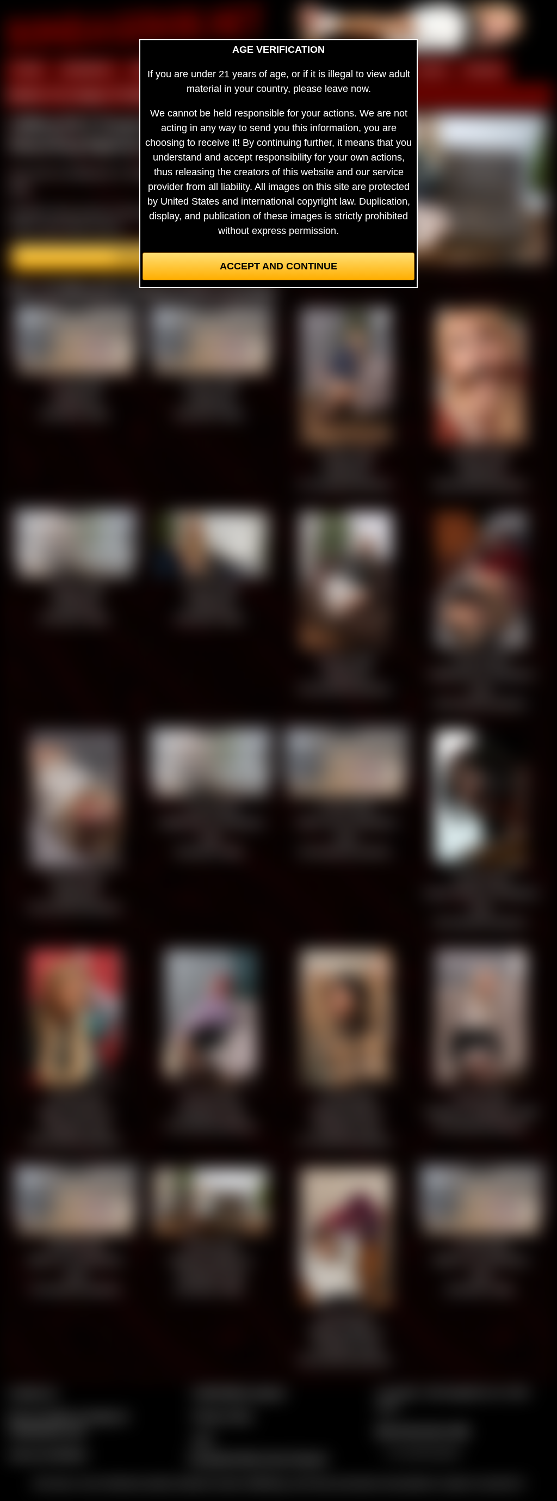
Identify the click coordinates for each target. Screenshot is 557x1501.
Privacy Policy (222, 1416)
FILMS (431, 69)
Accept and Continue (278, 266)
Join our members (48, 1454)
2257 (203, 1439)
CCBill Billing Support (238, 1392)
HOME (27, 69)
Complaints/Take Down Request (257, 1458)
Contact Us (33, 1392)
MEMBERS (87, 69)
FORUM (484, 69)
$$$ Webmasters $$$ (422, 1430)
